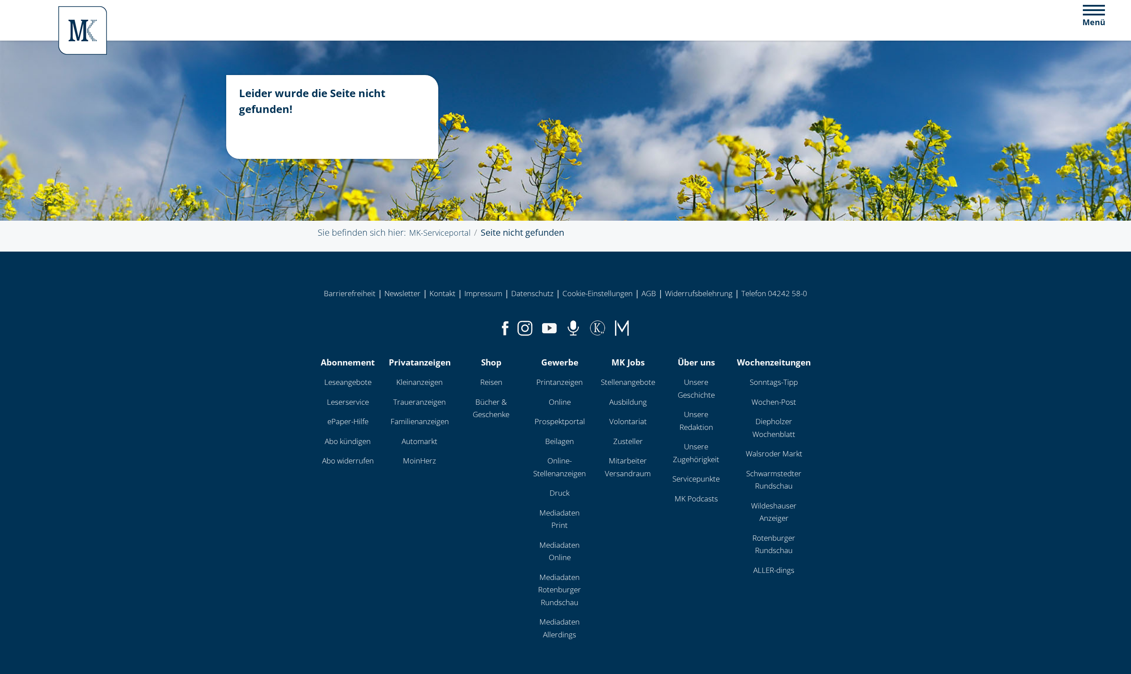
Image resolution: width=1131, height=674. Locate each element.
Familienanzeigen (420, 421)
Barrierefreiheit (350, 293)
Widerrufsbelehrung (698, 293)
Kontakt (442, 293)
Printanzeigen (559, 382)
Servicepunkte (696, 479)
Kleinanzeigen (419, 382)
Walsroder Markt (774, 453)
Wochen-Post (773, 402)
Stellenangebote (628, 382)
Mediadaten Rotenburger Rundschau (559, 589)
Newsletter (402, 293)
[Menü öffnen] (1094, 15)
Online (560, 402)
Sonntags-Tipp (774, 382)
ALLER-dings (773, 570)
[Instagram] (525, 326)
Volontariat (628, 421)
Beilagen (559, 441)
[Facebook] (505, 326)
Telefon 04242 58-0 (774, 293)
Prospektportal (560, 421)
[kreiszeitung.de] (597, 326)
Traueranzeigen (419, 402)
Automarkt (419, 441)
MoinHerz (419, 461)
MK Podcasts (696, 498)
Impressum (483, 293)
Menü (1093, 22)
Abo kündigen (348, 441)
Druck (559, 493)
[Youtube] (549, 326)
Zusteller (628, 441)
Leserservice (348, 402)
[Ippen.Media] (622, 326)
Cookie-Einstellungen (597, 293)
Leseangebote (348, 382)
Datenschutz (532, 293)
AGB (648, 293)
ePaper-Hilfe (347, 421)
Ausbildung (628, 402)
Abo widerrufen (348, 461)
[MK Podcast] (573, 326)
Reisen (491, 382)
